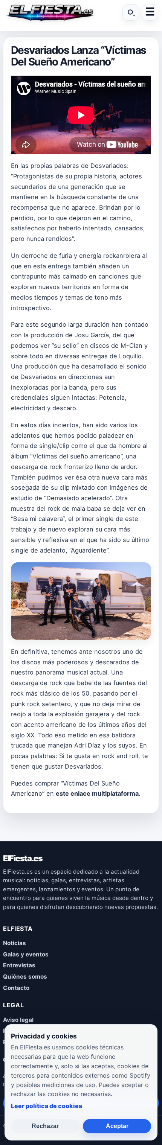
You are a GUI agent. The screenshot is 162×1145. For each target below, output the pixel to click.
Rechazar (45, 1126)
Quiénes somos (25, 976)
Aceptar (117, 1126)
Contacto (16, 987)
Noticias (14, 943)
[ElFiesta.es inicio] (49, 12)
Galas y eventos (26, 954)
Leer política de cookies (46, 1106)
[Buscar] (130, 12)
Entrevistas (19, 965)
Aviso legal (18, 1019)
